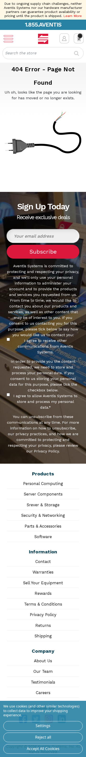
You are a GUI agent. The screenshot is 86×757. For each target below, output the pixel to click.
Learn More (72, 16)
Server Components (43, 494)
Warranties (43, 572)
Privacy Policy (43, 614)
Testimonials (43, 682)
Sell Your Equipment (43, 582)
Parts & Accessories (43, 526)
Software (43, 536)
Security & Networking (43, 515)
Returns (43, 625)
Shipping (43, 636)
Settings (43, 725)
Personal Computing (43, 483)
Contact (43, 561)
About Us (43, 660)
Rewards (43, 593)
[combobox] (43, 53)
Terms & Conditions (43, 604)
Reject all (43, 737)
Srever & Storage (43, 504)
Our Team (43, 671)
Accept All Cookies (43, 748)
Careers (43, 692)
